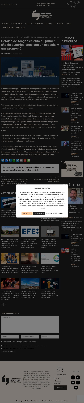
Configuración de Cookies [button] (54, 213)
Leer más (42, 208)
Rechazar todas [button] (39, 213)
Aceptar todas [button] (27, 213)
